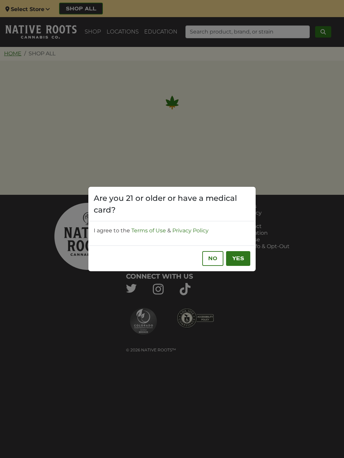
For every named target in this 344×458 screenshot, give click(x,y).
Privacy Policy (190, 230)
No (212, 258)
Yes (238, 258)
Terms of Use (148, 230)
